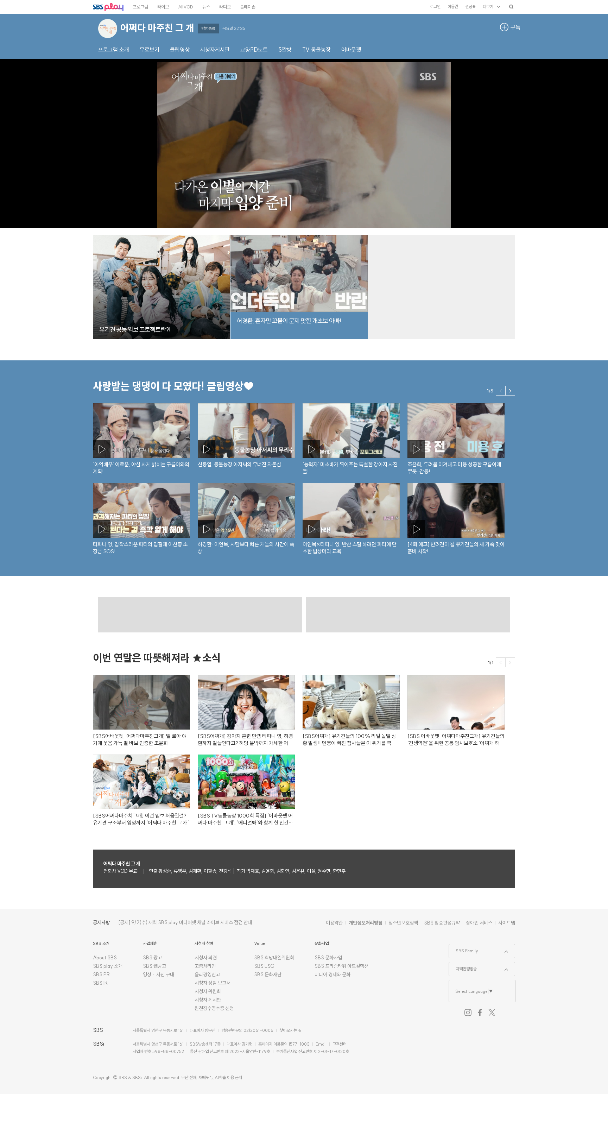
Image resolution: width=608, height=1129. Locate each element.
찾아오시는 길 (290, 1030)
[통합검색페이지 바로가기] (511, 6)
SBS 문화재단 (267, 974)
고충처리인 (205, 966)
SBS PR (101, 974)
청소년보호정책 (403, 923)
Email (321, 1044)
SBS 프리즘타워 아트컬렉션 (341, 966)
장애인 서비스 (479, 923)
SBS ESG (264, 966)
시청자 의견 (206, 957)
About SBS (105, 957)
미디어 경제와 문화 (332, 974)
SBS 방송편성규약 (442, 923)
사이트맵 (506, 923)
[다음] (510, 391)
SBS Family (463, 948)
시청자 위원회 (208, 991)
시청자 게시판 (208, 1000)
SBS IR (100, 983)
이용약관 (334, 923)
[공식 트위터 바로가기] (492, 1012)
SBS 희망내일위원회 (274, 957)
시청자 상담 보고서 (212, 983)
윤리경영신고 (207, 974)
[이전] (501, 391)
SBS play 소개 (107, 966)
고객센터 (339, 1044)
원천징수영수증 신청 (214, 1008)
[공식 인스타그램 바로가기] (468, 1012)
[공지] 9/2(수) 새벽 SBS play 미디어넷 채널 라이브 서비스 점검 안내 (185, 922)
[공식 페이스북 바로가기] (480, 1012)
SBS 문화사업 (328, 957)
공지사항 (101, 922)
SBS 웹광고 (154, 966)
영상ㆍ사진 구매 (158, 974)
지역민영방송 (463, 966)
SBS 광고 (152, 957)
